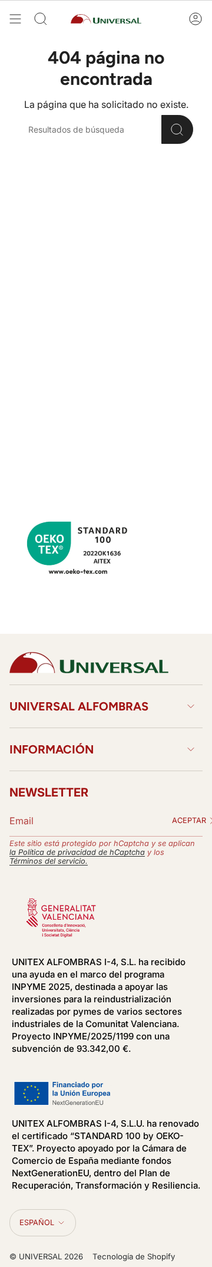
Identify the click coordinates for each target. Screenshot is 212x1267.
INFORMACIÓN (51, 749)
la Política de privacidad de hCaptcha (77, 852)
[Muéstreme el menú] (15, 18)
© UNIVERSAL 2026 (46, 1256)
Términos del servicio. (48, 861)
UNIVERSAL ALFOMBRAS (78, 706)
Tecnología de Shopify (133, 1256)
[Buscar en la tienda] (177, 129)
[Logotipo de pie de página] (88, 662)
